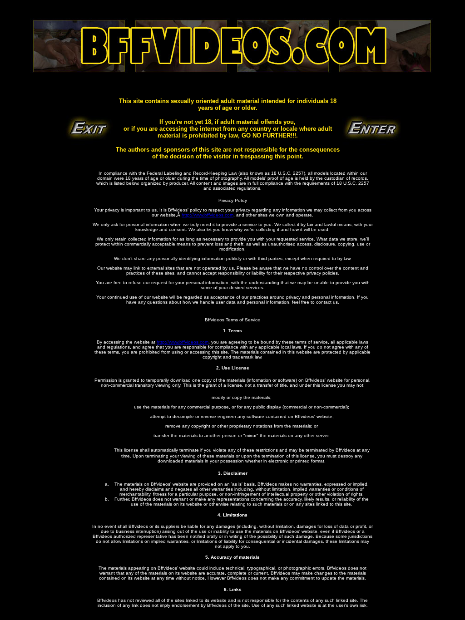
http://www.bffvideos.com (207, 214)
